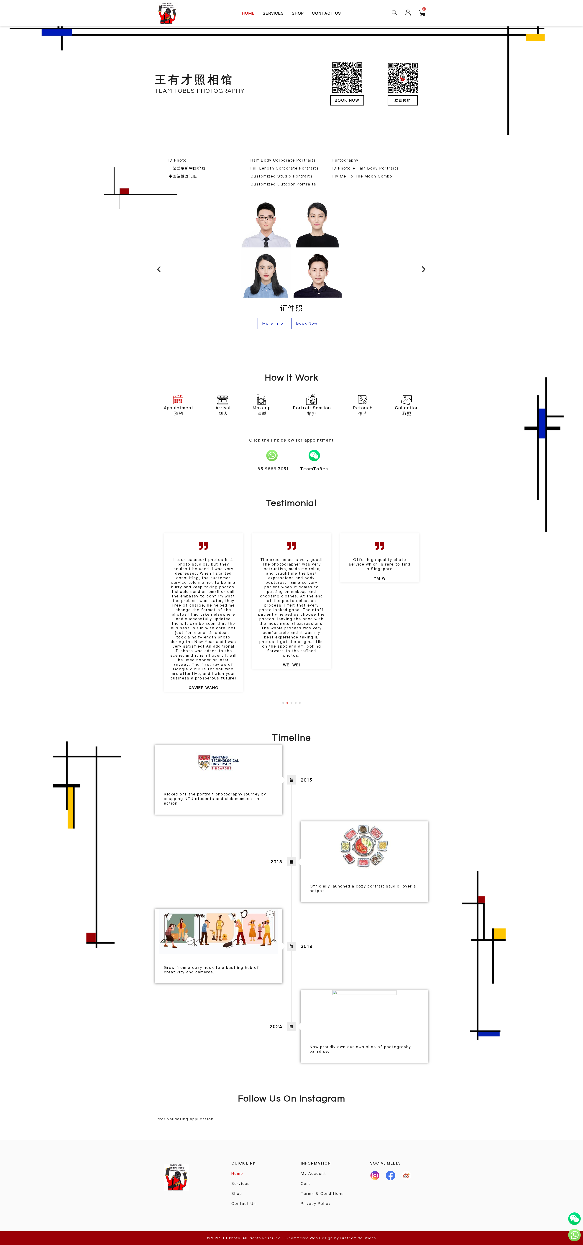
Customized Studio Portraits (282, 176)
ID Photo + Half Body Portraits (365, 168)
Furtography (345, 160)
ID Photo (178, 160)
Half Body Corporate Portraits (283, 160)
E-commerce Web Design (309, 1238)
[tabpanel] (203, 601)
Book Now (306, 323)
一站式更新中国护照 (187, 168)
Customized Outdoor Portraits (283, 184)
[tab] (179, 405)
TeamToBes (314, 468)
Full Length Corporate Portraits (285, 168)
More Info (272, 323)
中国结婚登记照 (183, 176)
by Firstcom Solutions (355, 1238)
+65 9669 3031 (272, 468)
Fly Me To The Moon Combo (362, 176)
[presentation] (283, 703)
